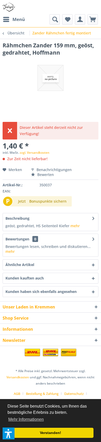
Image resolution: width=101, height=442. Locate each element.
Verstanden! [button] (50, 433)
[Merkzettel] (67, 19)
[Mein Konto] (80, 19)
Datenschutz (74, 393)
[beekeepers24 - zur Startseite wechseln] (9, 7)
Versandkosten (17, 377)
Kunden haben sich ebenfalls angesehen (41, 291)
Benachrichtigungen (53, 169)
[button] (9, 433)
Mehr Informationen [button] (26, 419)
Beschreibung (17, 218)
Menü (18, 19)
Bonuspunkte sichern (48, 201)
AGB (17, 393)
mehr (74, 225)
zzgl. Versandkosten (34, 152)
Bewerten (45, 174)
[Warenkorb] (93, 19)
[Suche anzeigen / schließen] (54, 19)
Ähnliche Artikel (19, 264)
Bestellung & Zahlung (42, 393)
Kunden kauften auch (24, 278)
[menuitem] (13, 19)
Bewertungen (17, 239)
